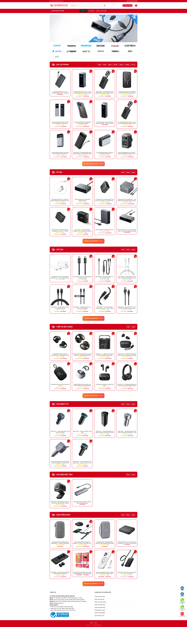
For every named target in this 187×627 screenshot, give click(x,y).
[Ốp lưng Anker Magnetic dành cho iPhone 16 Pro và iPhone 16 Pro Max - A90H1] (104, 560)
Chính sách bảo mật (99, 599)
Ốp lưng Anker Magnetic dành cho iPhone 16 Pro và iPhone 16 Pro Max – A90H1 (105, 573)
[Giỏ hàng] (136, 5)
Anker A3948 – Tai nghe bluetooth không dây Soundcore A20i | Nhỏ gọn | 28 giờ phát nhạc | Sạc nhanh (127, 354)
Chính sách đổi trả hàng (100, 602)
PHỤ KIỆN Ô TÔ (62, 404)
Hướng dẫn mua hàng (100, 610)
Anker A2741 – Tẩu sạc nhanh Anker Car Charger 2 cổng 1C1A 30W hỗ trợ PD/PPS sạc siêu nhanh (104, 432)
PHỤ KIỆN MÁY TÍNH (64, 475)
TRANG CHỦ (83, 11)
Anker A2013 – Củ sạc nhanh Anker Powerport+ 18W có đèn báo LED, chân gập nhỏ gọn (82, 230)
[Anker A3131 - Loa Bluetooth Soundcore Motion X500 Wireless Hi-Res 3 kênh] (104, 342)
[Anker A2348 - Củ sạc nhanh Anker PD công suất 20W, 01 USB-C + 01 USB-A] (60, 217)
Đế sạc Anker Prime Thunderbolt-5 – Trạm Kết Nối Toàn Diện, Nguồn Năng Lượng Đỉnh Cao (127, 200)
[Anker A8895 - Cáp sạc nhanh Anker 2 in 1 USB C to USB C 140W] (104, 264)
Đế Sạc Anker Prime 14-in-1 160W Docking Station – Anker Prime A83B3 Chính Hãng (127, 230)
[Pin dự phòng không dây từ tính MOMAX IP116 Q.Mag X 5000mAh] (82, 110)
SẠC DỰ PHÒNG (62, 65)
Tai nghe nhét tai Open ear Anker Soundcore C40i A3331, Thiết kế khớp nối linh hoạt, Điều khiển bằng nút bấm (82, 354)
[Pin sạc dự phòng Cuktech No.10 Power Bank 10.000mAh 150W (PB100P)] (60, 110)
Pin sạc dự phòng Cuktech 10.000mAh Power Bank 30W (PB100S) (104, 153)
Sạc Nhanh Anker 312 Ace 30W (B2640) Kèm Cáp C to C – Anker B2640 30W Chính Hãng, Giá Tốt (60, 277)
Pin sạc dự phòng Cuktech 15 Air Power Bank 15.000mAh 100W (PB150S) (60, 153)
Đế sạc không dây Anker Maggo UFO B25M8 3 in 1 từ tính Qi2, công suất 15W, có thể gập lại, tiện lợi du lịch (82, 542)
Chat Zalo (182, 590)
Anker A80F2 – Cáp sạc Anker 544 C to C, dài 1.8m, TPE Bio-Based (82, 307)
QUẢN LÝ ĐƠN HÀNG (101, 11)
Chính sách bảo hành (100, 596)
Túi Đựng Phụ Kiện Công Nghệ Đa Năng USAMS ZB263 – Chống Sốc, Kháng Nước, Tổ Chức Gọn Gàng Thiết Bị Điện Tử (60, 542)
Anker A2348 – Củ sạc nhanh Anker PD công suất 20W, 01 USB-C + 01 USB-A (60, 230)
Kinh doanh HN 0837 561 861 (182, 610)
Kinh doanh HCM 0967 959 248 (182, 603)
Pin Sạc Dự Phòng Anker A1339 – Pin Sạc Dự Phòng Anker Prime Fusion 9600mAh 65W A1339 (82, 92)
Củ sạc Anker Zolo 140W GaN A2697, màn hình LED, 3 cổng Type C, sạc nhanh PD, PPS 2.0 (104, 200)
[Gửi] (105, 5)
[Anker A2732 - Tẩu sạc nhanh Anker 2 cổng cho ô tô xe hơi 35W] (60, 419)
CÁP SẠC (59, 250)
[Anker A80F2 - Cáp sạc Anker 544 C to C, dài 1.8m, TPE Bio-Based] (82, 295)
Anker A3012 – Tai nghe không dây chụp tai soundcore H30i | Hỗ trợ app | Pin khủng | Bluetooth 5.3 (127, 385)
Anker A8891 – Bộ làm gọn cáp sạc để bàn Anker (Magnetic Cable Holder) (60, 573)
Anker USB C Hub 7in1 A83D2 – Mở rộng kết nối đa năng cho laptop (82, 502)
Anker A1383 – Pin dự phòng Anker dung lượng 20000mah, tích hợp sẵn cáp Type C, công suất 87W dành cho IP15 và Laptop (82, 153)
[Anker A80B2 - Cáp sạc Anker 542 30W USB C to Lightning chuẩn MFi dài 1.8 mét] (127, 264)
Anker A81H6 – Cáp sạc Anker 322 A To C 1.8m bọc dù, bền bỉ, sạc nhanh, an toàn (127, 307)
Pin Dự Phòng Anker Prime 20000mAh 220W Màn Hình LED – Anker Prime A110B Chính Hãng (104, 122)
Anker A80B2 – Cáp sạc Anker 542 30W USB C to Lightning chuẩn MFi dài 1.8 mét (127, 277)
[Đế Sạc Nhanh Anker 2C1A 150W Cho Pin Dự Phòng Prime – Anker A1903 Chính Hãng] (127, 530)
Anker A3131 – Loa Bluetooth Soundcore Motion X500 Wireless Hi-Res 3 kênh (105, 354)
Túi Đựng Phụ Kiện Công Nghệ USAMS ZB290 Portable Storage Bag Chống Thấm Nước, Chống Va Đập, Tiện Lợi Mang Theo (104, 542)
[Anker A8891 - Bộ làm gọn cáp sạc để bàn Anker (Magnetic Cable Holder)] (60, 560)
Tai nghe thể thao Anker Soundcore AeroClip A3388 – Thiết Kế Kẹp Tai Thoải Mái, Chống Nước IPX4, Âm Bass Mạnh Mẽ (60, 354)
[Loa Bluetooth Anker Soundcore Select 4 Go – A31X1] (60, 372)
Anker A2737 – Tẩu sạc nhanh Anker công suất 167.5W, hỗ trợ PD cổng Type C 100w (127, 432)
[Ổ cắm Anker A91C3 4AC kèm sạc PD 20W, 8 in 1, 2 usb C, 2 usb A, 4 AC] (127, 560)
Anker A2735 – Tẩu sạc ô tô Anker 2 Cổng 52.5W (82, 432)
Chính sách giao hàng (100, 604)
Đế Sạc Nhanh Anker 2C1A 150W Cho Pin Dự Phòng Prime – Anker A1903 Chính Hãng (126, 542)
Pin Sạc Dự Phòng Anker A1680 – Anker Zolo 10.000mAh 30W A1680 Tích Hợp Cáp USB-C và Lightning (126, 122)
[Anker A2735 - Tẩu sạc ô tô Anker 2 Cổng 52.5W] (82, 419)
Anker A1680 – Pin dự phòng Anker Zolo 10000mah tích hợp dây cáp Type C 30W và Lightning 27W (104, 92)
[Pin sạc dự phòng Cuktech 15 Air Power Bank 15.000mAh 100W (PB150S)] (60, 140)
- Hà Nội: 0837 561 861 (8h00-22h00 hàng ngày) (62, 608)
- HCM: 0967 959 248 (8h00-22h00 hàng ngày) (61, 606)
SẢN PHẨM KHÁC (63, 515)
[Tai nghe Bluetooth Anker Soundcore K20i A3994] (104, 372)
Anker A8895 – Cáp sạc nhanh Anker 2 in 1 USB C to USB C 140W (104, 277)
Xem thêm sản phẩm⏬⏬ (93, 163)
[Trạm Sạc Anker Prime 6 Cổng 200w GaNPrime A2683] (82, 187)
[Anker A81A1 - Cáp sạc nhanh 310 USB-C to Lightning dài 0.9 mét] (60, 295)
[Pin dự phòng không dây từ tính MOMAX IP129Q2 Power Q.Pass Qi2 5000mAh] (127, 79)
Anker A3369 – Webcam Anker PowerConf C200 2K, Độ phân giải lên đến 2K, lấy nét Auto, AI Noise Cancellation (60, 502)
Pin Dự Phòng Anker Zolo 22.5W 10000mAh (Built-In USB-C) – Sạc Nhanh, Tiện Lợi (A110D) (60, 92)
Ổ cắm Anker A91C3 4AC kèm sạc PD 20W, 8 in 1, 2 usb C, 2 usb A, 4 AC (127, 573)
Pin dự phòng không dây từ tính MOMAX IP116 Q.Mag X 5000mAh (82, 122)
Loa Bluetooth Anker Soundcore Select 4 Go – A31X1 (60, 385)
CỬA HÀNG (91, 11)
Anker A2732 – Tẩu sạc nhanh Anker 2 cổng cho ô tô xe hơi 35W (60, 432)
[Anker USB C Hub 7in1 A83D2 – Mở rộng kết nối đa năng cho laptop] (82, 489)
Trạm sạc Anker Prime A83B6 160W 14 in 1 (104, 229)
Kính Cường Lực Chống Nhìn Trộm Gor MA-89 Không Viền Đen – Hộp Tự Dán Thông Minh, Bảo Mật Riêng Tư (82, 573)
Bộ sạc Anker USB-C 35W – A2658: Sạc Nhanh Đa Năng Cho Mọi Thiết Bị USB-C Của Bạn (60, 200)
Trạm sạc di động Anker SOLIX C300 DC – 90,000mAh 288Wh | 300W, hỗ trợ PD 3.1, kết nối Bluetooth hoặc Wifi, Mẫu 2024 (127, 153)
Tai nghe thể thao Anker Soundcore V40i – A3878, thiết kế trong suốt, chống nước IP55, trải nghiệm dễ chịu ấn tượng (82, 385)
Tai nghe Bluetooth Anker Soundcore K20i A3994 (105, 385)
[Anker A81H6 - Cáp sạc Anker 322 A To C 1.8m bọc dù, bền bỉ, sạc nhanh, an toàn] (127, 295)
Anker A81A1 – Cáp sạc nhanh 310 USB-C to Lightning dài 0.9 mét (60, 307)
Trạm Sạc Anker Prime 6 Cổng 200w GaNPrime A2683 (82, 200)
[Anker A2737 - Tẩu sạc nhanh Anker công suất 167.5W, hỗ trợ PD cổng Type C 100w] (127, 419)
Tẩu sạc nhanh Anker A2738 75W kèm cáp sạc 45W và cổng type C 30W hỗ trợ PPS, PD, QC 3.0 (60, 462)
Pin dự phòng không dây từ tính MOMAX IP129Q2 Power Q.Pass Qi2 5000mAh (127, 92)
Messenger (182, 596)
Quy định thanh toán (99, 615)
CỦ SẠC (59, 172)
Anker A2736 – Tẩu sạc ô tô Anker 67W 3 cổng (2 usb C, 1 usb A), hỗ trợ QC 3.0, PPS (82, 462)
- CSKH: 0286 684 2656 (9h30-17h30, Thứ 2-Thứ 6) (63, 610)
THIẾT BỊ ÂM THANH (64, 327)
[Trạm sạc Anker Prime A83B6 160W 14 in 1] (104, 217)
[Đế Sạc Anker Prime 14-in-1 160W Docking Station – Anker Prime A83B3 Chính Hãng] (127, 217)
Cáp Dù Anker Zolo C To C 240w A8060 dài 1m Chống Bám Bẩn (82, 277)
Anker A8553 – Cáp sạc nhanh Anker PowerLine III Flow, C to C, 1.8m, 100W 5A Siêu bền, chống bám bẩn (105, 307)
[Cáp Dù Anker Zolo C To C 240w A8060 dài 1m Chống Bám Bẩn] (82, 264)
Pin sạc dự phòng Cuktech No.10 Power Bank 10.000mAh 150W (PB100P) (60, 122)
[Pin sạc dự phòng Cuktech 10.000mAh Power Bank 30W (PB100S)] (104, 140)
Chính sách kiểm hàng (100, 607)
